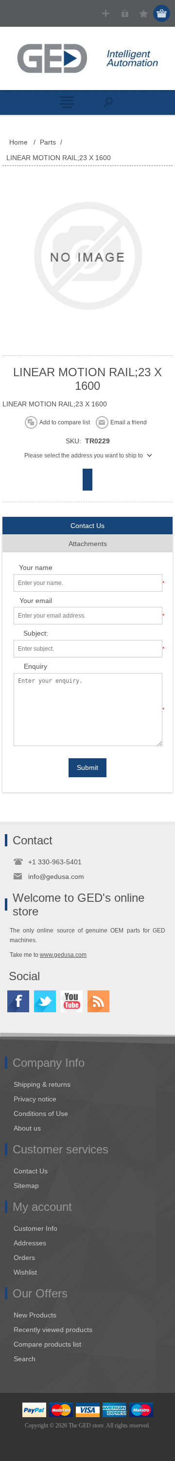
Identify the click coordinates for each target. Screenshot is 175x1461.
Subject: (35, 633)
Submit (87, 767)
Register (105, 13)
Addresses (30, 1243)
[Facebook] (18, 1001)
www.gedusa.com (63, 954)
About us (27, 1128)
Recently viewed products (53, 1329)
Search (24, 1359)
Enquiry (35, 666)
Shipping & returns (42, 1084)
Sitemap (26, 1185)
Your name (35, 567)
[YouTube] (72, 1001)
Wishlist (25, 1272)
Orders (24, 1257)
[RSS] (98, 1001)
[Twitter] (45, 1001)
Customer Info (35, 1228)
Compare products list (47, 1344)
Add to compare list (64, 422)
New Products (35, 1315)
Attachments (88, 544)
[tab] (87, 526)
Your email (35, 600)
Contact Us (87, 526)
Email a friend (128, 422)
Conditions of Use (41, 1113)
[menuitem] (92, 1084)
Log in (124, 13)
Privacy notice (35, 1099)
